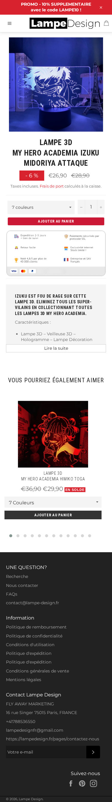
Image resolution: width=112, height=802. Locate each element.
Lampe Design (31, 799)
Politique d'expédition (28, 653)
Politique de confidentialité (34, 636)
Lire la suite (56, 348)
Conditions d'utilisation (30, 644)
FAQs (11, 594)
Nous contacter (22, 585)
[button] (10, 536)
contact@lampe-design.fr (32, 602)
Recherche (17, 576)
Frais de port (52, 186)
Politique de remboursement (36, 627)
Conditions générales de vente (37, 671)
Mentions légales (23, 679)
